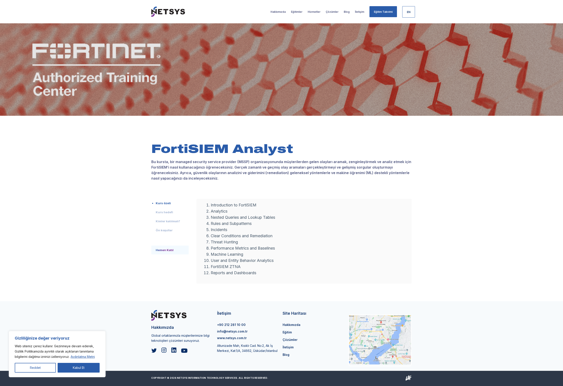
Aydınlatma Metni (83, 356)
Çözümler (290, 340)
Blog (286, 355)
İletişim (288, 347)
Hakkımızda (291, 325)
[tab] (170, 203)
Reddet (35, 367)
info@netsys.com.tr (232, 331)
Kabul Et (78, 367)
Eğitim (287, 332)
